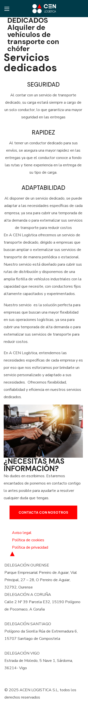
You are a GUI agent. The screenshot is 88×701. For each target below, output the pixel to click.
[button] (82, 8)
